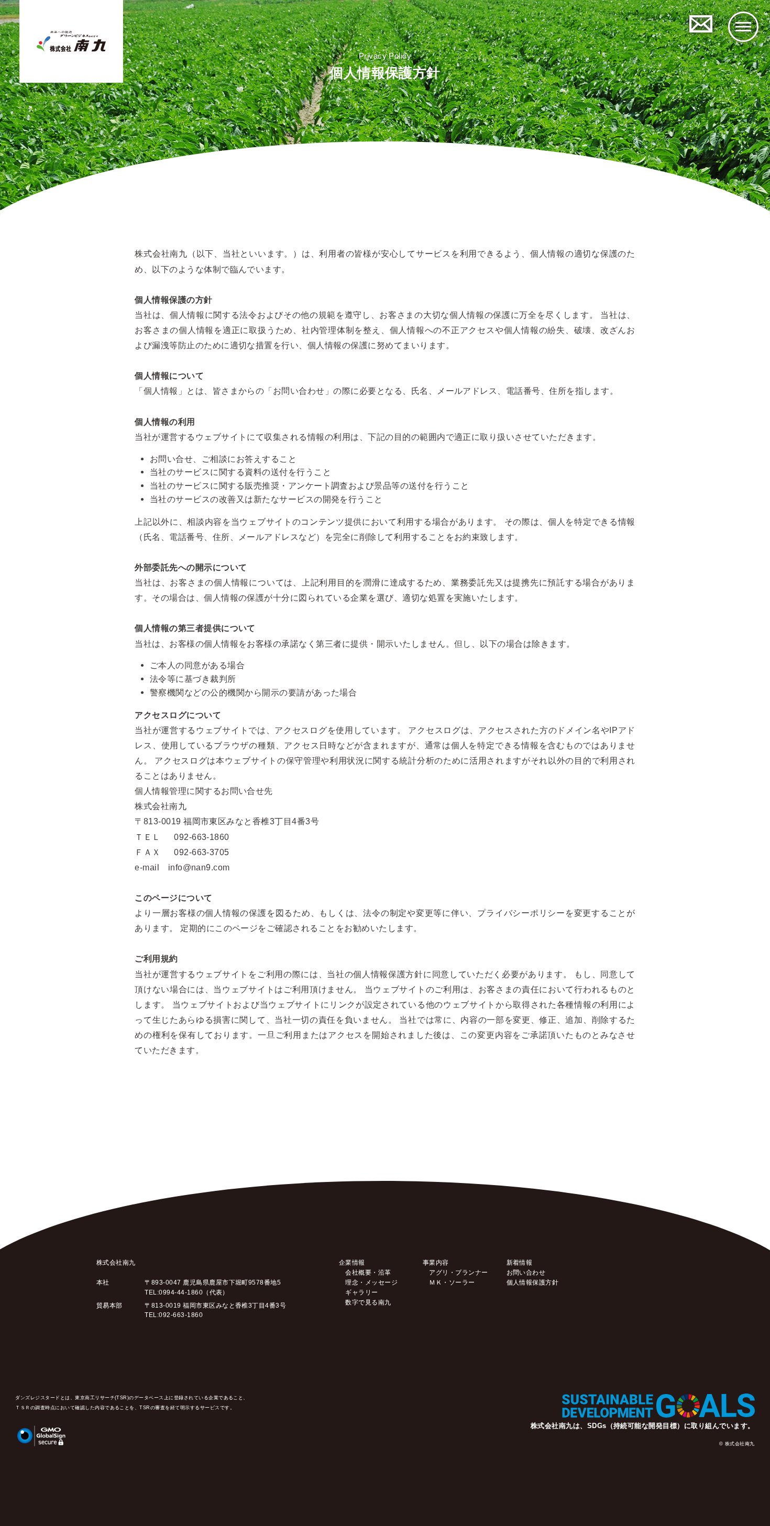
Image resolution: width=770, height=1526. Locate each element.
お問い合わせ (526, 1272)
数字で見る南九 (368, 1302)
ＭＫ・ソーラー (452, 1282)
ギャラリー (361, 1292)
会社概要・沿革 (368, 1272)
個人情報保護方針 (533, 1282)
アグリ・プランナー (458, 1272)
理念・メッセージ (371, 1282)
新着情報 (520, 1262)
